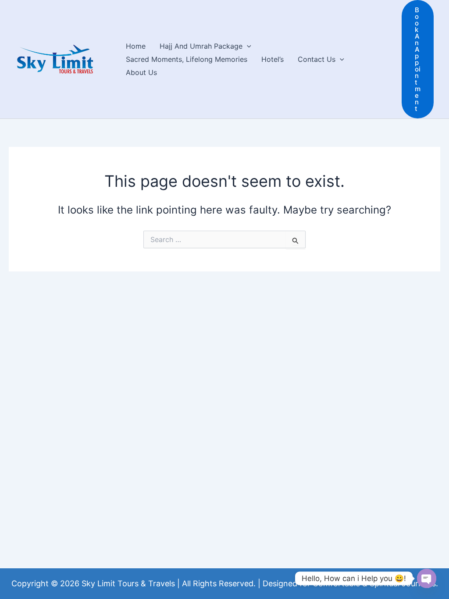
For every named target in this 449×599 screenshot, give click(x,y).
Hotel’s (272, 59)
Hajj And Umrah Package (201, 46)
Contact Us (316, 59)
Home (136, 46)
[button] (246, 46)
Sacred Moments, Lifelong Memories (186, 59)
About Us (141, 72)
